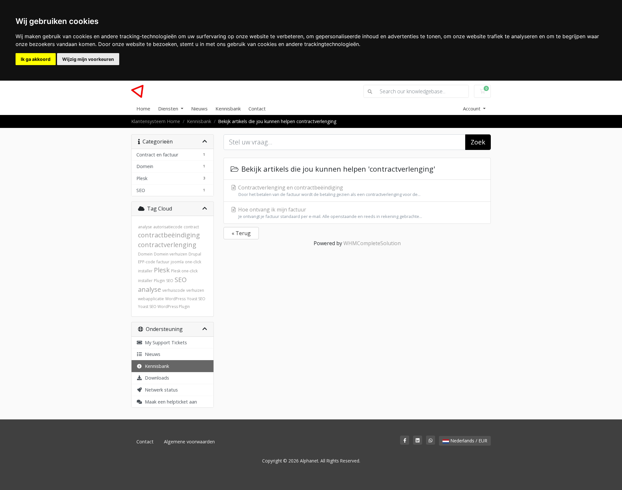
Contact (257, 108)
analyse (145, 227)
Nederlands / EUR (468, 441)
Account (472, 108)
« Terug (241, 233)
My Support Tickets (164, 342)
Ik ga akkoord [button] (36, 59)
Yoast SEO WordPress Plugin (164, 306)
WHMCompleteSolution (372, 243)
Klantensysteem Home (155, 121)
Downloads (155, 378)
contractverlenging (167, 244)
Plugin (159, 280)
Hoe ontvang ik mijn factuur (329, 212)
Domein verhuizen (170, 254)
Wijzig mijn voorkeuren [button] (88, 59)
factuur (162, 262)
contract (191, 227)
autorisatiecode (167, 227)
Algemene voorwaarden (189, 442)
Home (143, 108)
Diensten (168, 108)
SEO (169, 280)
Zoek (478, 142)
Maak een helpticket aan (169, 402)
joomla (177, 262)
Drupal (195, 254)
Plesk (162, 270)
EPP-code (146, 262)
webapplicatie (151, 299)
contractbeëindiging (169, 235)
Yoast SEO (196, 299)
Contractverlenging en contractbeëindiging (328, 190)
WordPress (175, 299)
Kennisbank (228, 108)
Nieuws (199, 108)
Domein (145, 254)
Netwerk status (160, 390)
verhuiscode (173, 290)
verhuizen (195, 290)
